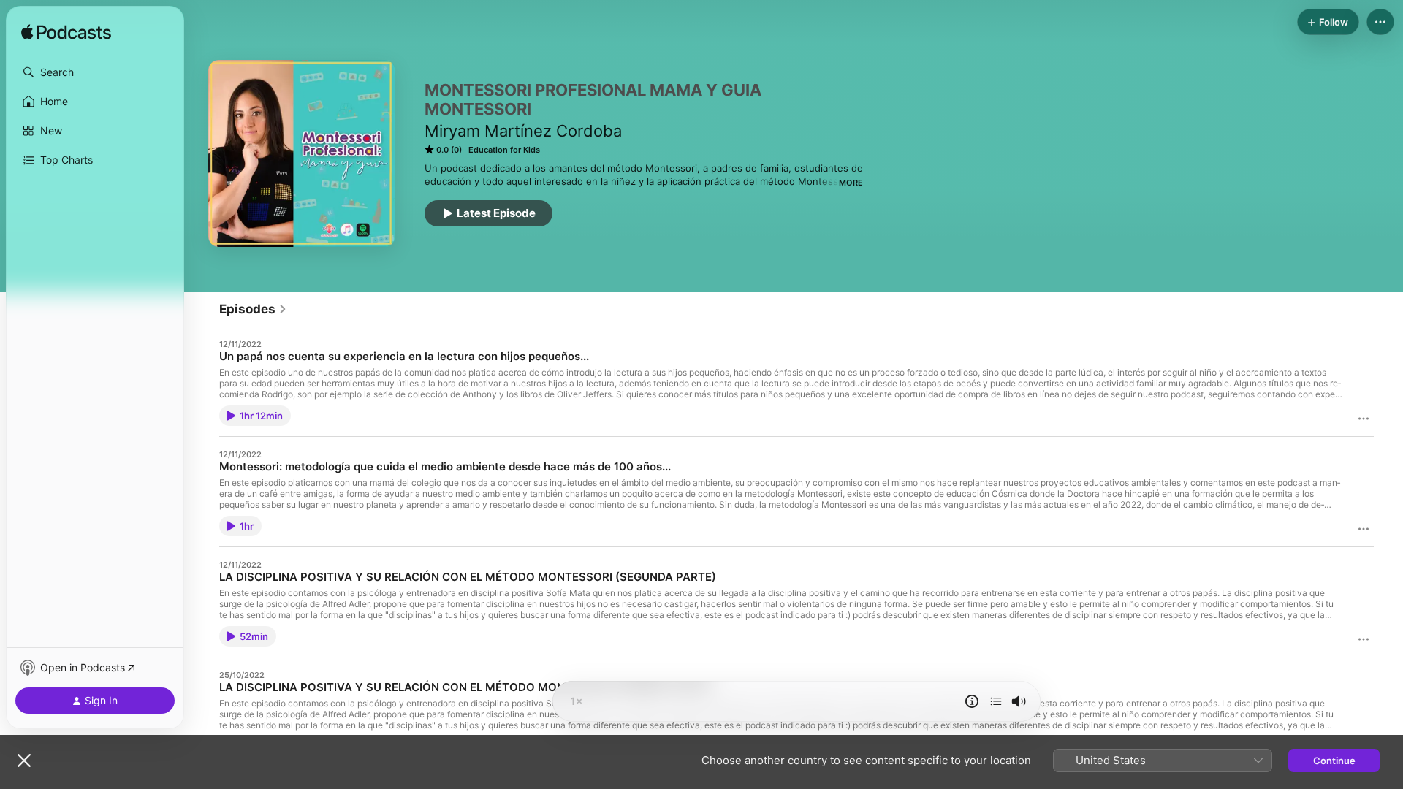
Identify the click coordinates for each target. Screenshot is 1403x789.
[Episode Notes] (972, 701)
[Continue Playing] (996, 701)
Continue (1334, 760)
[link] (253, 309)
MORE (851, 183)
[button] (95, 72)
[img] (66, 33)
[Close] (24, 760)
